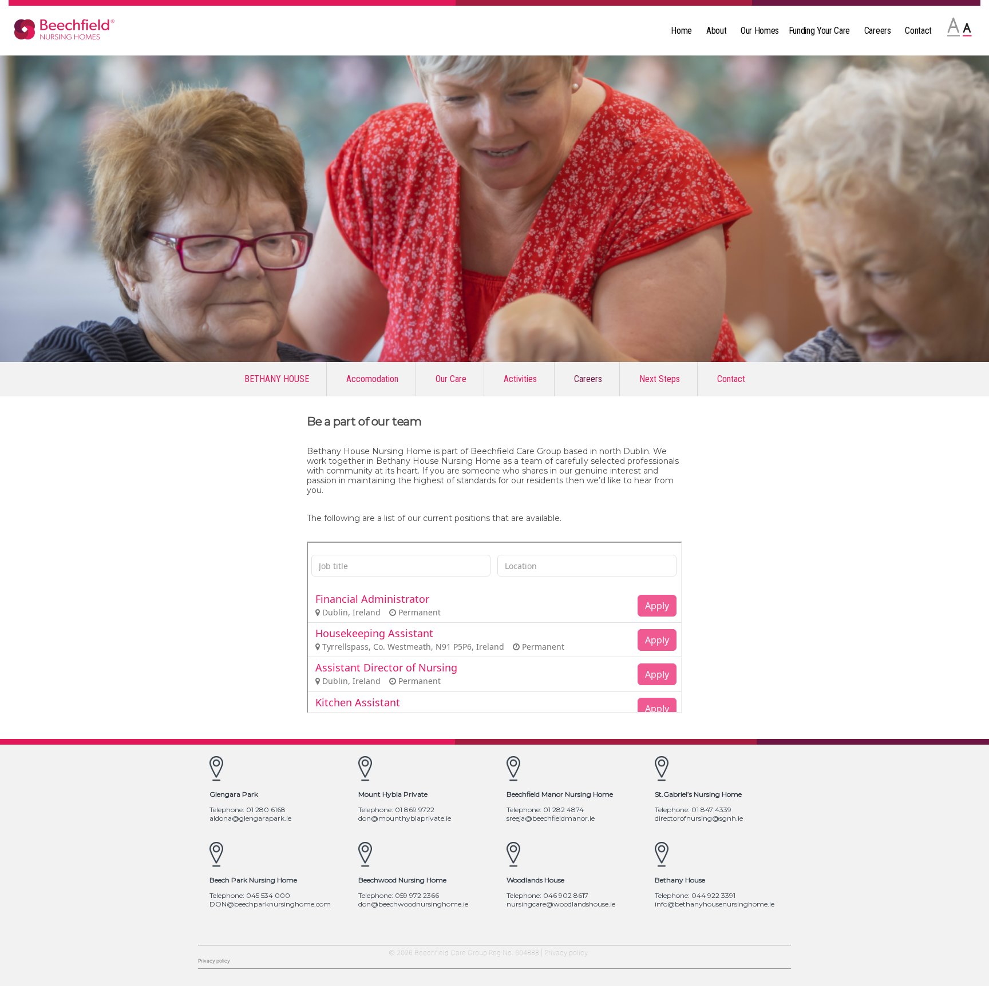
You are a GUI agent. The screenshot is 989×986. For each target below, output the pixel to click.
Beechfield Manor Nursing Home (560, 794)
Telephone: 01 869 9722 (396, 809)
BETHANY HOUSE (276, 378)
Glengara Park (233, 794)
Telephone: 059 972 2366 (398, 895)
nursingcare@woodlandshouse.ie (561, 904)
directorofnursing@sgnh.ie (699, 818)
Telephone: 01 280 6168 (247, 809)
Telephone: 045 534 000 (249, 895)
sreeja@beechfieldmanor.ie (551, 818)
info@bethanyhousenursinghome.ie (714, 904)
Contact (918, 30)
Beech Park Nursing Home (253, 880)
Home (681, 30)
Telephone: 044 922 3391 (695, 895)
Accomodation (372, 378)
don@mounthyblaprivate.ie (404, 818)
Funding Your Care (819, 30)
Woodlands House (535, 880)
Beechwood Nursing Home (402, 880)
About (716, 30)
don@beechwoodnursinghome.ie (413, 904)
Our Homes (760, 30)
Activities (520, 378)
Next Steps (659, 378)
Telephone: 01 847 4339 (693, 809)
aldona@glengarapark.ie (250, 818)
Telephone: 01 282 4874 (545, 809)
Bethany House (680, 880)
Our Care (451, 378)
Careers (877, 30)
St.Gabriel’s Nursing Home (698, 794)
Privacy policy (566, 952)
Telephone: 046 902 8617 (547, 895)
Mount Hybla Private (393, 794)
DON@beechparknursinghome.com (270, 904)
